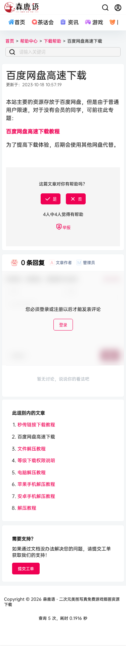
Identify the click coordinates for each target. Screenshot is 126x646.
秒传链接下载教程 (36, 424)
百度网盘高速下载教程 (33, 131)
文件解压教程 (31, 448)
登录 (63, 325)
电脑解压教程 (31, 472)
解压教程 (26, 507)
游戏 (97, 22)
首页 (19, 22)
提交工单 (26, 568)
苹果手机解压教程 (36, 484)
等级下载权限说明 (36, 460)
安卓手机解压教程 (36, 496)
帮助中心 (29, 41)
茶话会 (46, 22)
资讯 (73, 22)
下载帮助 (52, 41)
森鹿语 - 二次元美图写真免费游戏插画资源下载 (62, 602)
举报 (66, 227)
